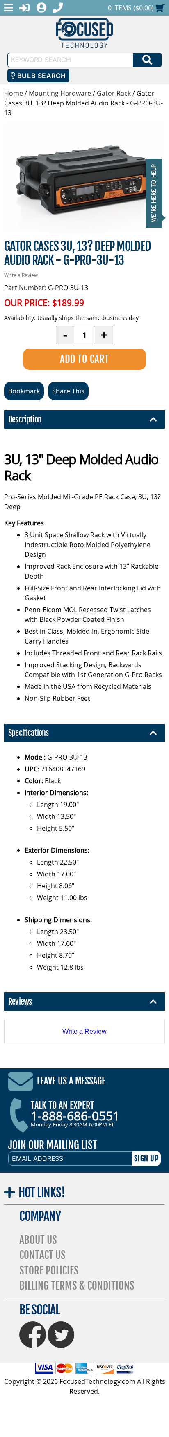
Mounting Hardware (60, 93)
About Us (38, 1240)
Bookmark (24, 391)
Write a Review (21, 275)
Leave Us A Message (71, 1080)
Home (13, 93)
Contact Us (42, 1255)
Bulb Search (40, 76)
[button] (156, 193)
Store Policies (49, 1270)
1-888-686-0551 (75, 1116)
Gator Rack (114, 93)
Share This (68, 391)
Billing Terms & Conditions (77, 1285)
